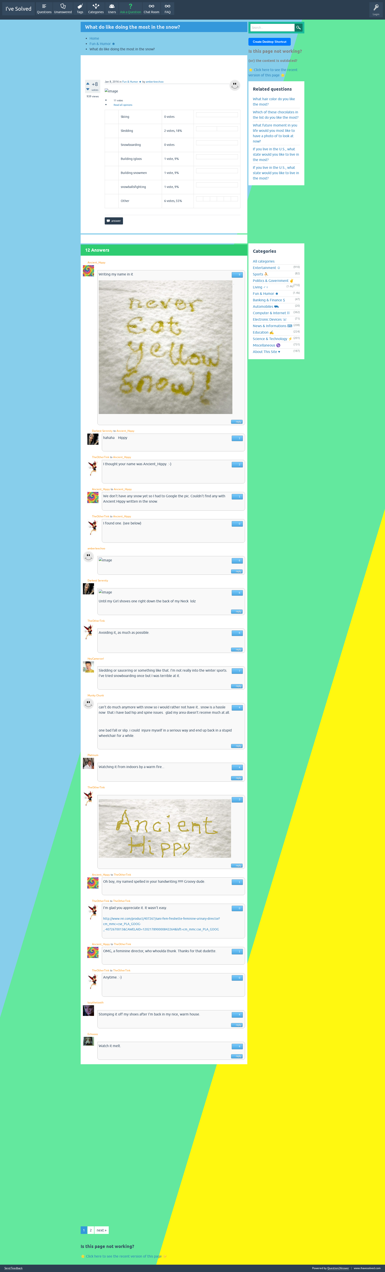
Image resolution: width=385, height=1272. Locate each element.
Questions (44, 12)
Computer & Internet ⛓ (271, 313)
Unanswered (63, 12)
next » (101, 1230)
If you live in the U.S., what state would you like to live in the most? (276, 154)
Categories (96, 12)
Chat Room (151, 12)
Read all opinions (123, 105)
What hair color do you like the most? (274, 101)
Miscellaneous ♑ (267, 345)
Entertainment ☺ (267, 268)
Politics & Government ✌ (273, 281)
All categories (263, 261)
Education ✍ (263, 332)
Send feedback (13, 1268)
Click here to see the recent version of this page (124, 1256)
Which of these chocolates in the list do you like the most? (275, 114)
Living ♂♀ (260, 287)
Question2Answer (338, 1268)
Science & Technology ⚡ (273, 339)
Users (112, 12)
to (114, 431)
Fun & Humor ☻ (132, 81)
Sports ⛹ (260, 274)
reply (238, 421)
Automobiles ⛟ (266, 306)
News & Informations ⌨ (272, 326)
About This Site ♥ (266, 352)
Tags (80, 12)
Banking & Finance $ (269, 300)
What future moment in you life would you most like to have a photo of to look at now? (275, 133)
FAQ (168, 12)
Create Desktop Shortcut (269, 41)
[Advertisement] (164, 65)
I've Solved (18, 9)
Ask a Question (130, 12)
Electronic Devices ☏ (270, 319)
